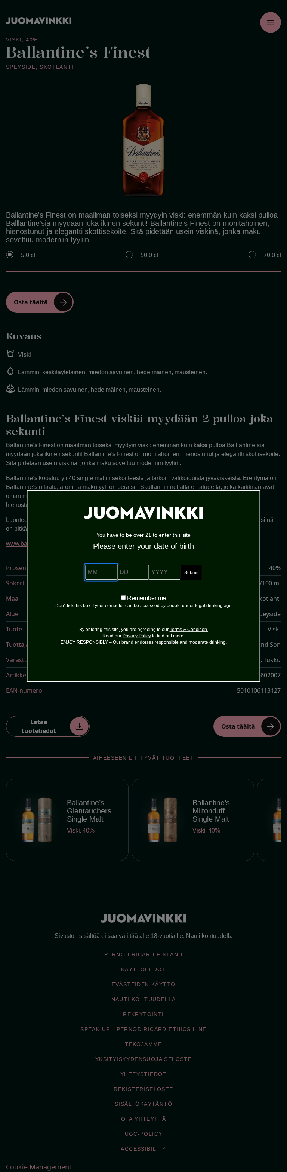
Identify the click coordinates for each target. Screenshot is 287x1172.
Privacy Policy (137, 636)
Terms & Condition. (189, 629)
